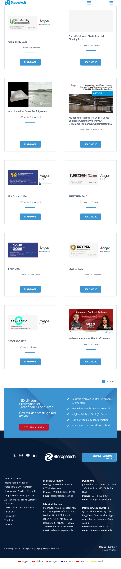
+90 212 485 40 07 (63, 526)
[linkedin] (35, 455)
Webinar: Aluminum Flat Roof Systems (90, 338)
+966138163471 (99, 526)
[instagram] (21, 455)
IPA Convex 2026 (17, 196)
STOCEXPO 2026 (17, 341)
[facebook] (7, 455)
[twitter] (14, 455)
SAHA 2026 (14, 268)
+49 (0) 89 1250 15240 (64, 491)
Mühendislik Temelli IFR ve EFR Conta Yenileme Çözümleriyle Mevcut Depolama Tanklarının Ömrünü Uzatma (90, 121)
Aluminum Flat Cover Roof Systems (27, 111)
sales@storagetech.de (62, 495)
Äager (38, 548)
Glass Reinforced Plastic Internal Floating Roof (86, 38)
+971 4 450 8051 (99, 495)
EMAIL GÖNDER (109, 550)
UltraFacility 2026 (17, 41)
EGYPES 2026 (76, 268)
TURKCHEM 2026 (78, 196)
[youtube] (28, 455)
